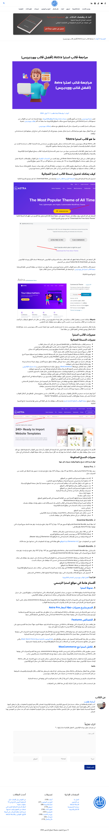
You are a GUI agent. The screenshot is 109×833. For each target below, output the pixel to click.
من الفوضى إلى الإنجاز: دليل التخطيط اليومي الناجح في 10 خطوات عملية (17, 802)
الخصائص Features (82, 619)
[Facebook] (105, 3)
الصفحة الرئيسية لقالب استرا (65, 178)
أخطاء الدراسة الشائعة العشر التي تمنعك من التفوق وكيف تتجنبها (16, 808)
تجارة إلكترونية (48, 804)
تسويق (50, 807)
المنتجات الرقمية (44, 158)
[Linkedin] (91, 3)
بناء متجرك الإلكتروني (29, 366)
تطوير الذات (48, 809)
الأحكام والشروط (74, 809)
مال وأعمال (48, 819)
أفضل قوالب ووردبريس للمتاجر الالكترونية (76, 577)
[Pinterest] (95, 3)
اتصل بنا (76, 799)
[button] (4, 3)
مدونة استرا (86, 587)
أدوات (67, 113)
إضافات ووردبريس (44, 126)
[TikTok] (98, 3)
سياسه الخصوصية (73, 807)
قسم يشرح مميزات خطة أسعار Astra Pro (71, 607)
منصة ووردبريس (87, 119)
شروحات (49, 816)
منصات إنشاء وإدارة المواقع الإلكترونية (55, 119)
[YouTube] (102, 3)
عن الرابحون (75, 802)
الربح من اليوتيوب (46, 802)
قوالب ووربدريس (30, 121)
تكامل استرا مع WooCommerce (76, 646)
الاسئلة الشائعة (74, 804)
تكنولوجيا (49, 811)
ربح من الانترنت (47, 814)
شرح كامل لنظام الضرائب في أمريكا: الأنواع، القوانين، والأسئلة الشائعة (15, 813)
